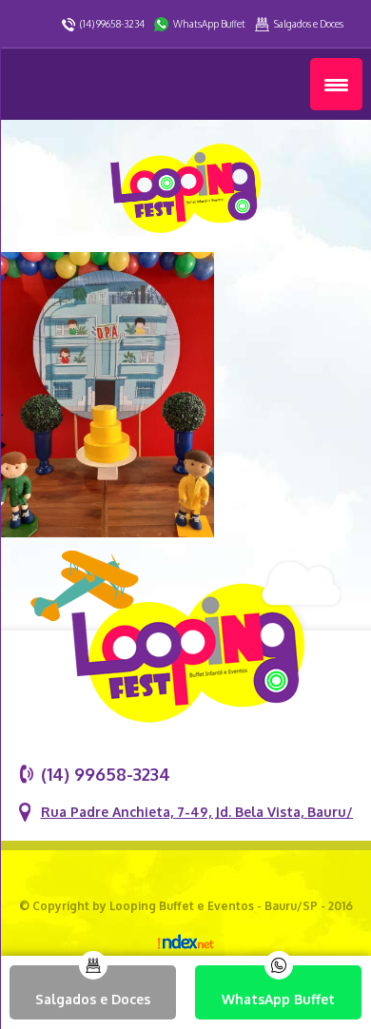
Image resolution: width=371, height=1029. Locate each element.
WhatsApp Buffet (209, 23)
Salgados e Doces (308, 23)
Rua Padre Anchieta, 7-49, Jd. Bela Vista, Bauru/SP (205, 812)
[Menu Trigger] (336, 84)
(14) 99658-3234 (112, 23)
